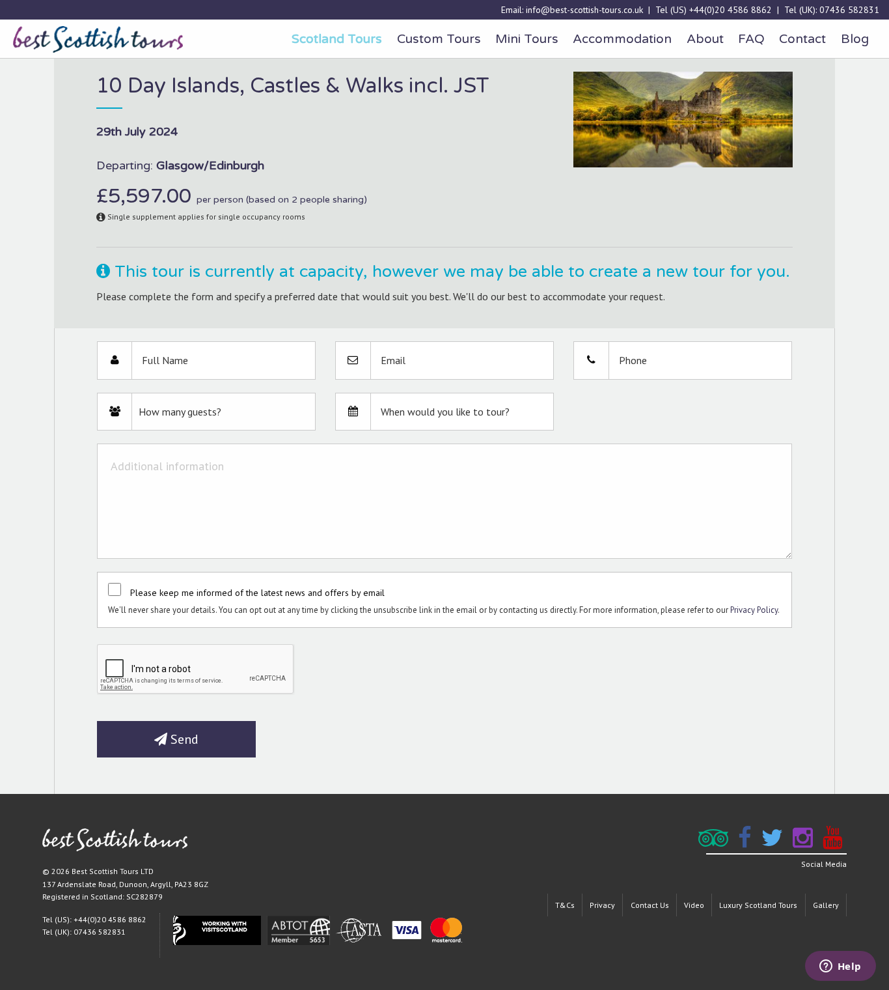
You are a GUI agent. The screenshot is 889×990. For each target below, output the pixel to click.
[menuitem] (336, 39)
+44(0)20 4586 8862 (730, 10)
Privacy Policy (754, 609)
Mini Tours (526, 38)
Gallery (826, 905)
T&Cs (565, 905)
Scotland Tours (337, 38)
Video (694, 905)
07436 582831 (849, 10)
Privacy (602, 905)
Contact (802, 38)
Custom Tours (439, 38)
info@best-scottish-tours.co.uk (584, 10)
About (705, 38)
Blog (855, 38)
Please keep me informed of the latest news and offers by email (257, 593)
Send (182, 739)
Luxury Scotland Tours (758, 905)
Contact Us (650, 905)
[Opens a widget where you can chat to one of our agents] (840, 967)
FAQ (751, 38)
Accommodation (622, 38)
